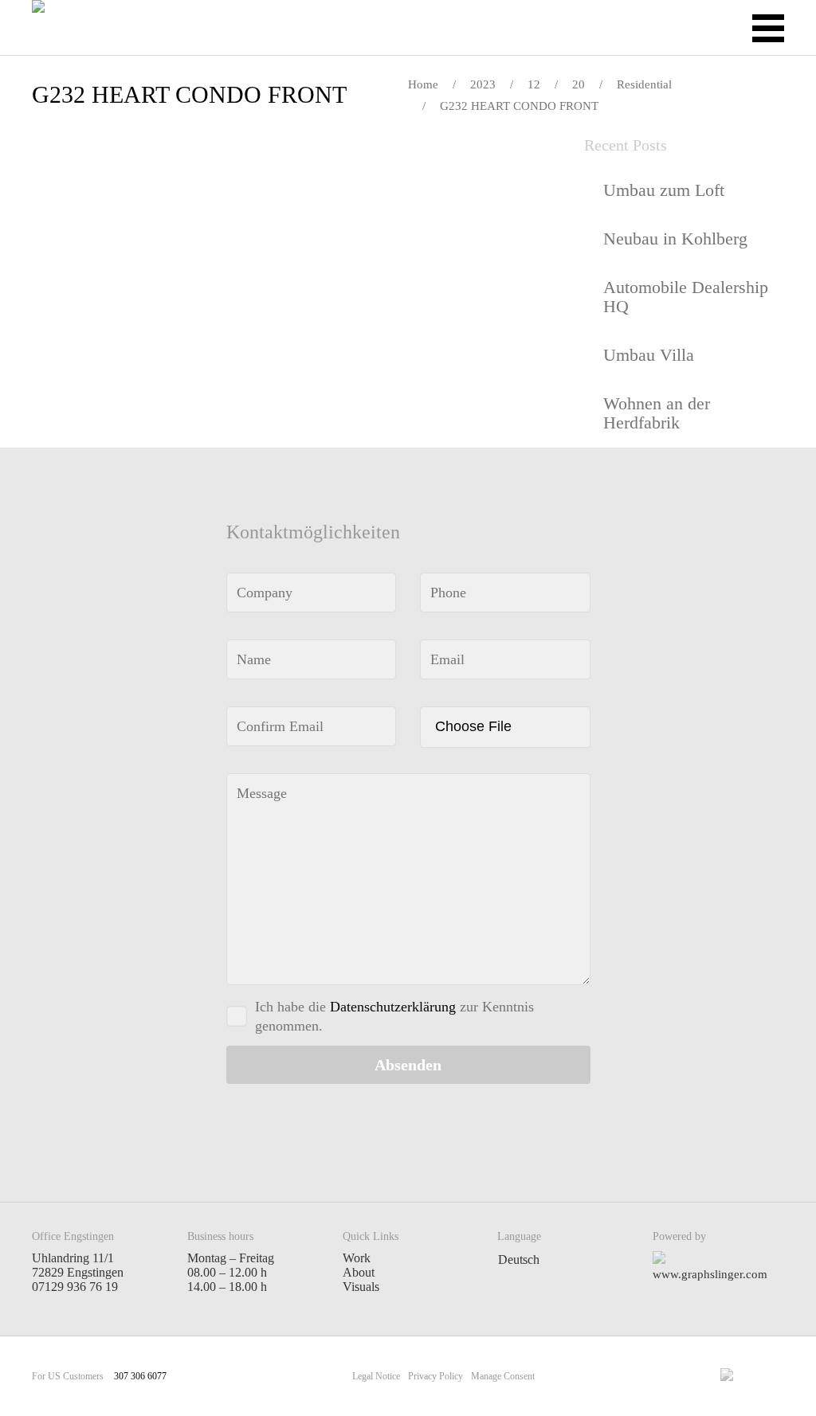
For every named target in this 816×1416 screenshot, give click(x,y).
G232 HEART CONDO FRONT (189, 94)
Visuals (361, 1286)
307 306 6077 (140, 1376)
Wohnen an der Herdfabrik (656, 412)
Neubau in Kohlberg (675, 238)
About (359, 1272)
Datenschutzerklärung (393, 1007)
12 (534, 84)
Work (357, 1258)
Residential (644, 84)
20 (578, 84)
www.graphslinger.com (710, 1274)
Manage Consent (503, 1376)
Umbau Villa (648, 355)
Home (423, 84)
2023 (483, 84)
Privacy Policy (435, 1376)
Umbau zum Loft (663, 190)
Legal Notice (376, 1376)
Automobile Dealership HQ (685, 296)
